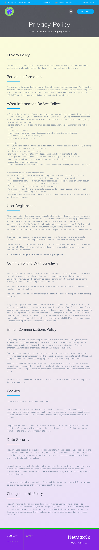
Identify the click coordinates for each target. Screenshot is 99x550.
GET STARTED (85, 11)
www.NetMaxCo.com (64, 65)
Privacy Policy (12, 541)
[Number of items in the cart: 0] (46, 536)
